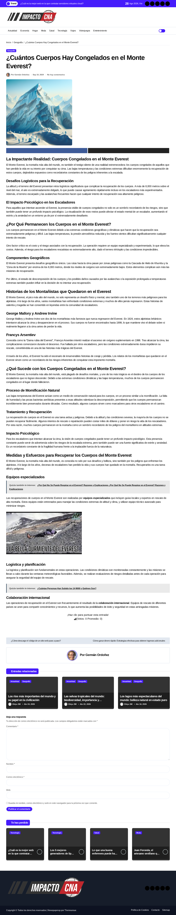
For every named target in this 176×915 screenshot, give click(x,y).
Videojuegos (84, 31)
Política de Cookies (140, 910)
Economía (24, 31)
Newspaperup (54, 910)
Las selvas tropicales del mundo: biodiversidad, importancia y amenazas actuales (84, 700)
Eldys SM (16, 704)
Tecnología (62, 31)
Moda (43, 31)
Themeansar (70, 910)
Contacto (155, 910)
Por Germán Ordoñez (20, 75)
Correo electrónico (15, 777)
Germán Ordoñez (97, 655)
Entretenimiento (100, 31)
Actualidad (12, 31)
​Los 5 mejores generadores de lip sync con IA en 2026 (61, 853)
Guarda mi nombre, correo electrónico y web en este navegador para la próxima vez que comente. (53, 803)
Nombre (10, 764)
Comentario (12, 726)
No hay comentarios (56, 75)
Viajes (73, 31)
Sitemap (166, 910)
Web (8, 790)
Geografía (11, 51)
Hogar (35, 31)
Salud (51, 31)
